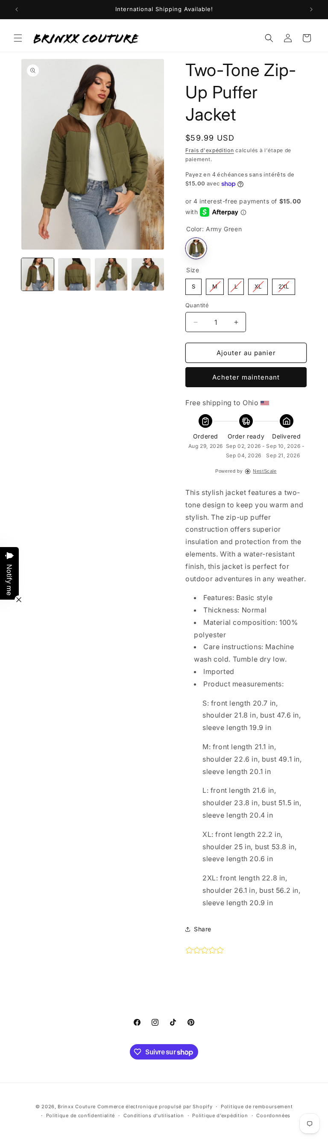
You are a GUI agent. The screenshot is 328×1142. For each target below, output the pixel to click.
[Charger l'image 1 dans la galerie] (37, 274)
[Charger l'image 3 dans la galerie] (111, 274)
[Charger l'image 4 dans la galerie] (148, 274)
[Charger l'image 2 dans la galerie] (74, 274)
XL (258, 284)
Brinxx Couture (77, 1107)
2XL (284, 284)
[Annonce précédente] (16, 9)
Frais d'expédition (209, 150)
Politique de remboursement (257, 1107)
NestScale (264, 471)
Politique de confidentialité (80, 1115)
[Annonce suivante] (311, 9)
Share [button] (202, 929)
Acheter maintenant (246, 377)
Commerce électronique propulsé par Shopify (154, 1107)
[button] (18, 38)
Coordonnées (273, 1115)
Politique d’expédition (220, 1115)
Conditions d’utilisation (153, 1115)
